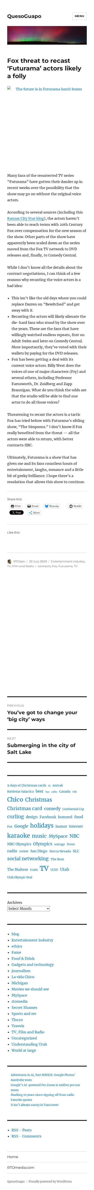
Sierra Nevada (60, 851)
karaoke (18, 835)
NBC (74, 836)
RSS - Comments (26, 1136)
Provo (71, 844)
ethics (17, 946)
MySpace (58, 836)
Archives (14, 902)
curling (15, 817)
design (32, 817)
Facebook (48, 817)
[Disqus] (47, 635)
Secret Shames (24, 1007)
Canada (64, 791)
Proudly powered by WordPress (50, 1181)
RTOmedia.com (20, 1167)
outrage (59, 844)
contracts (44, 566)
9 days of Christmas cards (26, 785)
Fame (16, 952)
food (78, 816)
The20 (17, 1020)
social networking (28, 859)
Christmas (38, 799)
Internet (76, 826)
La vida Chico (23, 977)
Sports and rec (24, 1013)
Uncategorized (24, 1038)
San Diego (38, 851)
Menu (79, 16)
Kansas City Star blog (25, 218)
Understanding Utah (29, 1044)
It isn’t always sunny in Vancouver (35, 1105)
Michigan (20, 983)
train (34, 870)
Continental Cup (73, 809)
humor (61, 826)
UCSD (54, 869)
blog (15, 934)
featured (65, 817)
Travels (18, 1026)
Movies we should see (30, 989)
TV (75, 566)
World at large (24, 1050)
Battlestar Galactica (20, 791)
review (23, 851)
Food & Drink (23, 958)
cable (54, 791)
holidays (42, 825)
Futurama (65, 566)
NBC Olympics (19, 844)
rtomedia (20, 1001)
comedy (52, 808)
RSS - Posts (22, 1130)
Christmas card (24, 808)
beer (40, 791)
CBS (74, 791)
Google (21, 826)
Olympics (42, 843)
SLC (76, 851)
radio (12, 851)
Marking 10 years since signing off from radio (42, 1095)
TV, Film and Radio (20, 566)
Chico (15, 799)
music (39, 836)
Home (12, 1157)
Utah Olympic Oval (19, 877)
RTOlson (19, 561)
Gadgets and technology (33, 964)
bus (47, 791)
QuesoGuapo (24, 16)
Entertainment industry (68, 561)
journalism (21, 971)
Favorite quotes (21, 1100)
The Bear (57, 859)
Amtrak (57, 785)
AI (49, 785)
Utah (64, 869)
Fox (54, 566)
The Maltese (17, 869)
